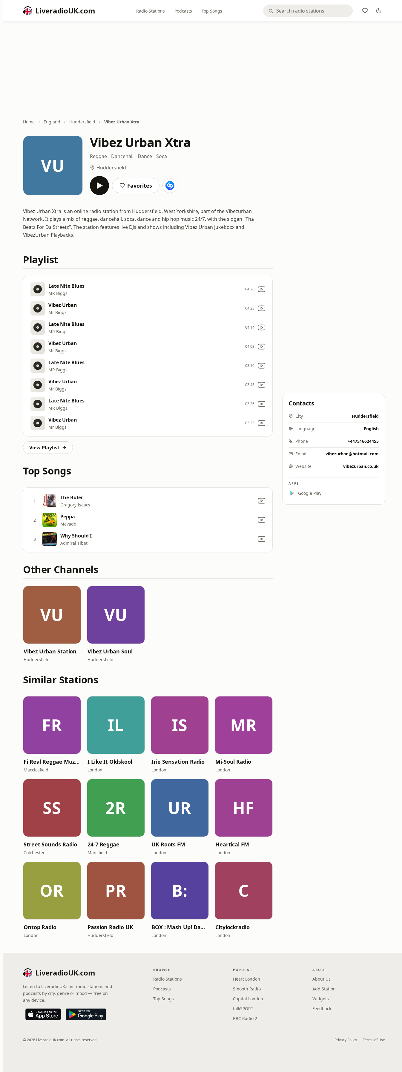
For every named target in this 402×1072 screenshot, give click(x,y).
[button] (52, 615)
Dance (145, 156)
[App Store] (43, 1014)
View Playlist (44, 447)
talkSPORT (243, 1008)
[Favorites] (365, 10)
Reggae (98, 156)
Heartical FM (232, 844)
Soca (161, 156)
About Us (321, 979)
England (52, 122)
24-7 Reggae (103, 844)
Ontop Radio (40, 927)
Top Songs (212, 11)
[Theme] (378, 10)
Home (29, 122)
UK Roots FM (168, 844)
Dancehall (122, 156)
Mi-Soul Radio (233, 761)
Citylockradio (232, 927)
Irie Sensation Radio (178, 761)
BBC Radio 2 (245, 1018)
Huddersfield (82, 122)
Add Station (324, 989)
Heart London (246, 979)
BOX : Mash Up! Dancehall (179, 927)
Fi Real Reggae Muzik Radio (52, 761)
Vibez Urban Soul (110, 651)
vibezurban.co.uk (361, 466)
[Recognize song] (169, 185)
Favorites (139, 185)
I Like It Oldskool (110, 761)
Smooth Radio (247, 989)
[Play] (99, 185)
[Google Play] (86, 1014)
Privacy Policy (346, 1039)
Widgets (320, 998)
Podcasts (183, 11)
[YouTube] (261, 289)
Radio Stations (150, 11)
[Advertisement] (204, 71)
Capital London (248, 998)
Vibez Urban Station (50, 651)
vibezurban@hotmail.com (352, 454)
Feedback (321, 1008)
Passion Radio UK (110, 927)
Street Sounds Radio (50, 844)
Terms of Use (374, 1039)
